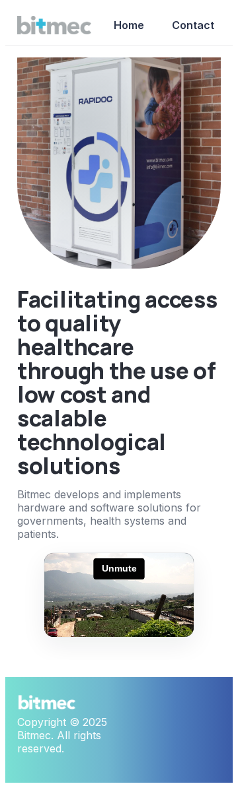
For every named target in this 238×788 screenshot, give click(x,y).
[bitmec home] (54, 25)
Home (129, 25)
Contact (193, 25)
